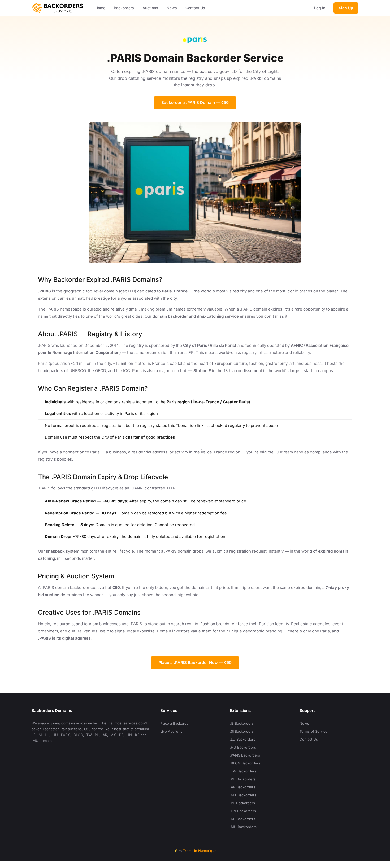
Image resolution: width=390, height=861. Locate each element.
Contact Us (195, 8)
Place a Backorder (175, 723)
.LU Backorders (242, 739)
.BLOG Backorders (245, 763)
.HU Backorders (243, 747)
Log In (320, 8)
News (172, 8)
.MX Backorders (243, 795)
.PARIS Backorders (245, 755)
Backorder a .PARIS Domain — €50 (195, 102)
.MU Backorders (243, 827)
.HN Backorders (243, 811)
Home (100, 8)
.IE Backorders (242, 723)
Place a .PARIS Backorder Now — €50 (195, 662)
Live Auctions (171, 731)
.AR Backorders (242, 787)
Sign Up (346, 8)
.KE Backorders (242, 819)
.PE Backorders (242, 803)
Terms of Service (313, 731)
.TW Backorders (243, 771)
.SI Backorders (242, 731)
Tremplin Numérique (199, 851)
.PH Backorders (242, 779)
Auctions (150, 8)
